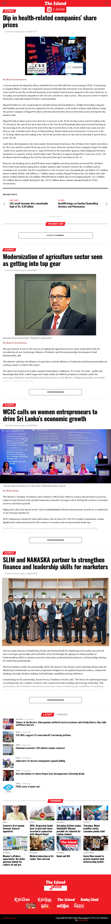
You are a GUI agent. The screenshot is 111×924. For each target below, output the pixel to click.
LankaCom (83, 920)
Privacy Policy (9, 918)
